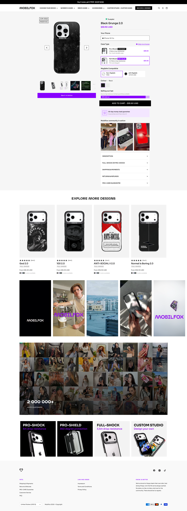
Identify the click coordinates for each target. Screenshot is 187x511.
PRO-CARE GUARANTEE (111, 183)
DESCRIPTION (107, 156)
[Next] (86, 47)
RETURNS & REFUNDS (110, 176)
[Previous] (47, 47)
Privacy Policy (82, 489)
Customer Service (25, 492)
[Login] (163, 8)
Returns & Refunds (25, 486)
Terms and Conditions (85, 486)
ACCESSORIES (97, 8)
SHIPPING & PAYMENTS (111, 170)
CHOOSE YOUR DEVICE (48, 8)
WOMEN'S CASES (67, 8)
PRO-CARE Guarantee (26, 489)
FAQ (20, 495)
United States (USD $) (28, 504)
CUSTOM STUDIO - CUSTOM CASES (119, 8)
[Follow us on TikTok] (165, 470)
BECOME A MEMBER (144, 8)
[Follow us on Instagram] (159, 470)
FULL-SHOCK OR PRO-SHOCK (113, 163)
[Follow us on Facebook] (154, 470)
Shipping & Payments (26, 483)
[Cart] (167, 8)
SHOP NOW (99, 2)
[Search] (159, 8)
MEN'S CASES (82, 8)
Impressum (81, 483)
